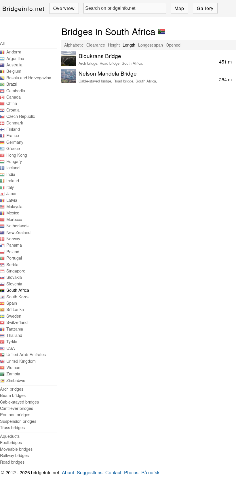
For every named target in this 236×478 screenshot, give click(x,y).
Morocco (14, 219)
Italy (10, 187)
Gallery (205, 8)
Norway (13, 238)
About (68, 472)
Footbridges (11, 442)
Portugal (14, 258)
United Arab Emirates (26, 354)
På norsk (150, 472)
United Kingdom (21, 361)
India (10, 174)
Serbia (12, 264)
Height (114, 45)
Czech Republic (20, 116)
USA (10, 348)
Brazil (11, 84)
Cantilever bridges (16, 408)
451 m (225, 61)
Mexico (12, 213)
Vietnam (14, 367)
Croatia (13, 110)
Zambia (13, 374)
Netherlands (17, 225)
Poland (12, 251)
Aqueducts (10, 436)
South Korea (18, 296)
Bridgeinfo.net (23, 8)
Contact (113, 472)
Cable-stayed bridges (19, 402)
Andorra (13, 52)
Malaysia (14, 206)
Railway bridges (14, 455)
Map (179, 8)
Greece (13, 148)
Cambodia (15, 90)
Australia (14, 65)
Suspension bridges (18, 421)
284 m (225, 79)
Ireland (12, 180)
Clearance (95, 45)
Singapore (15, 271)
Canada (13, 97)
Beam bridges (13, 395)
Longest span (150, 45)
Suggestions (89, 472)
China (11, 103)
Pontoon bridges (15, 414)
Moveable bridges (16, 449)
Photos (131, 472)
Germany (14, 142)
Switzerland (17, 322)
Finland (13, 129)
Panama (14, 245)
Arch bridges (11, 389)
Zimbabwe (15, 380)
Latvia (11, 200)
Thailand (14, 335)
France (12, 135)
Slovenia (14, 284)
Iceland (13, 167)
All (2, 43)
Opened (173, 45)
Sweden (13, 316)
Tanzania (14, 329)
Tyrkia (11, 341)
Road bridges (12, 462)
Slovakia (14, 277)
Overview (64, 8)
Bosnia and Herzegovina (28, 77)
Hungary (14, 161)
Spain (11, 303)
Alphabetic (73, 45)
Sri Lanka (15, 309)
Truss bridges (12, 427)
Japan (12, 193)
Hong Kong (16, 155)
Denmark (14, 123)
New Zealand (18, 232)
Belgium (13, 71)
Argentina (15, 58)
